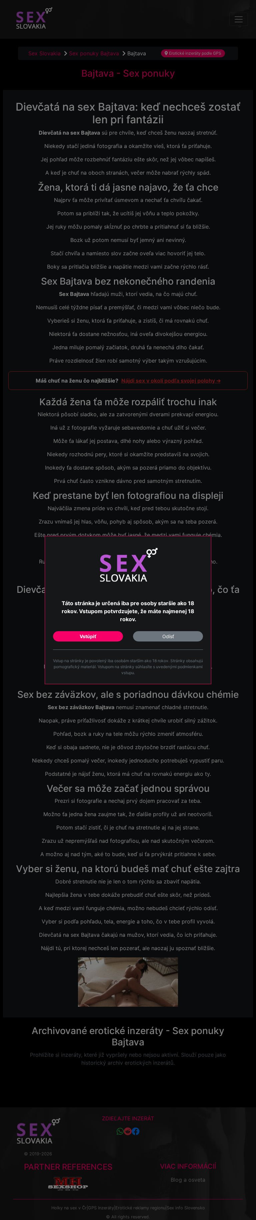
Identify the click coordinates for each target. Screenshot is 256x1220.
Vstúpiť (88, 636)
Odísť (168, 636)
